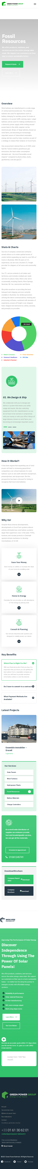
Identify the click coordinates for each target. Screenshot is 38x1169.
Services (10, 88)
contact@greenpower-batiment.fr (14, 1134)
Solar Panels (11, 772)
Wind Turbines (12, 779)
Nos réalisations (7, 1117)
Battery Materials (13, 798)
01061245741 (16, 857)
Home (3, 88)
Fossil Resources (13, 792)
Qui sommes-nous (7, 1110)
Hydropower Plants (14, 785)
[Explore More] (19, 574)
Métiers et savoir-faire (9, 1113)
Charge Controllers (14, 804)
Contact (4, 1120)
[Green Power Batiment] (13, 4)
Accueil (4, 1107)
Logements (9, 753)
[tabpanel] (19, 409)
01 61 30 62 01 (15, 1130)
